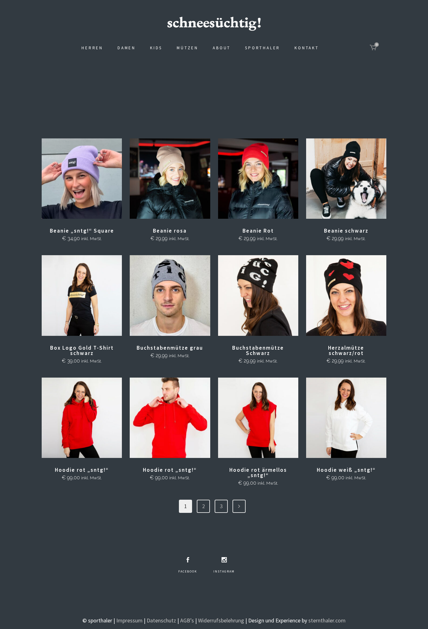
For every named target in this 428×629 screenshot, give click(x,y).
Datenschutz (161, 620)
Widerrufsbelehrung (221, 620)
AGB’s (187, 620)
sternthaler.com (327, 620)
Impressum (129, 620)
